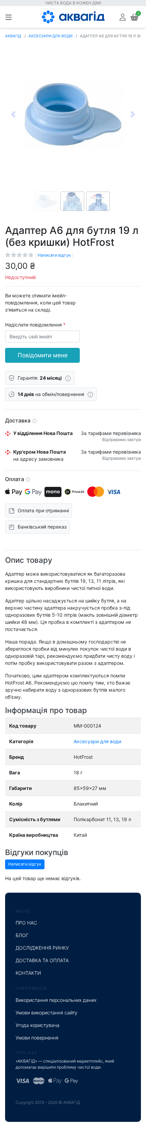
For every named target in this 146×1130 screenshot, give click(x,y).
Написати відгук (55, 255)
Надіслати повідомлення (34, 325)
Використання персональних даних (56, 1000)
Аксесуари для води (97, 741)
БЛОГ (22, 935)
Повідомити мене (43, 355)
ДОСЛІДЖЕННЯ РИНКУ (42, 948)
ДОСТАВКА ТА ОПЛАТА (42, 960)
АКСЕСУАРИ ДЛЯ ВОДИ (50, 36)
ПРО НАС (26, 923)
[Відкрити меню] (8, 16)
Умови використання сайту (46, 1012)
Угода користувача (37, 1025)
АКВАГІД (13, 36)
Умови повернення (37, 1037)
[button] (122, 17)
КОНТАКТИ (28, 973)
